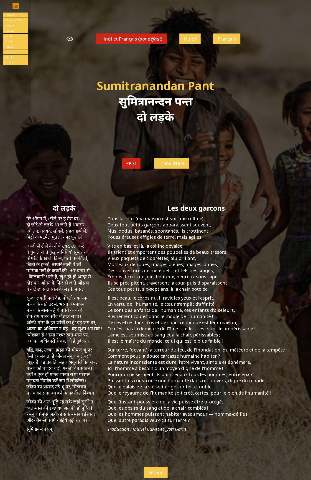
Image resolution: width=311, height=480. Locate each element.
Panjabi (10, 47)
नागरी (131, 163)
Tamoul (10, 62)
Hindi (10, 36)
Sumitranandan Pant (155, 85)
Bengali (10, 31)
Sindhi (10, 57)
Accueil (10, 15)
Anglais (10, 25)
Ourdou (10, 41)
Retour (155, 473)
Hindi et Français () (131, 39)
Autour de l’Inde (14, 20)
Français (227, 39)
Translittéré (172, 163)
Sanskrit (11, 52)
